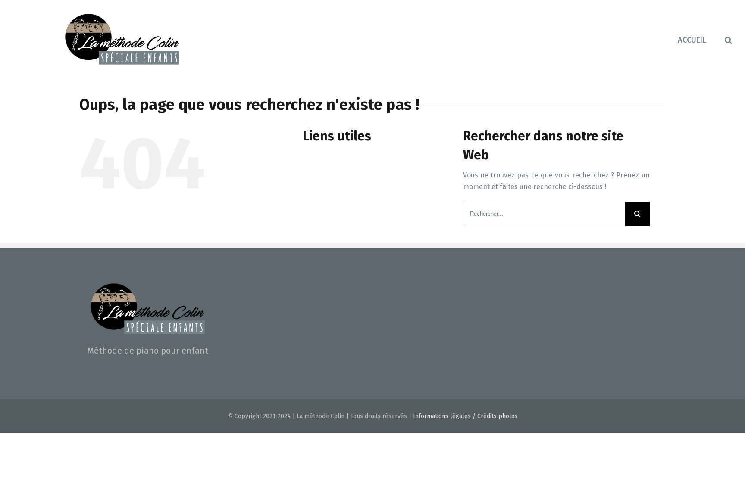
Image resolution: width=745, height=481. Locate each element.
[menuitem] (701, 39)
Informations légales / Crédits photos (465, 416)
